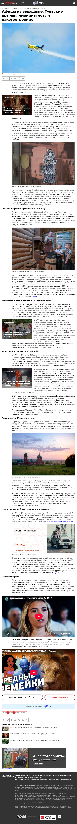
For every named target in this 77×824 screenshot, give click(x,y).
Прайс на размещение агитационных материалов (31, 780)
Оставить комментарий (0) (60, 697)
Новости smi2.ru (8, 769)
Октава (34, 554)
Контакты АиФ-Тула (34, 777)
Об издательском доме (22, 775)
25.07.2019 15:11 (6, 8)
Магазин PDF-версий (38, 775)
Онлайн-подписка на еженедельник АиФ (59, 775)
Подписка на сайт (21, 777)
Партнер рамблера (32, 816)
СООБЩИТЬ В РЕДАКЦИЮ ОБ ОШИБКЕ (60, 780)
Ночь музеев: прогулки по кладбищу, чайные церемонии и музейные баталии (34, 740)
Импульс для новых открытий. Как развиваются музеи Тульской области (33, 733)
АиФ (14, 74)
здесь (34, 296)
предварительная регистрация (60, 521)
